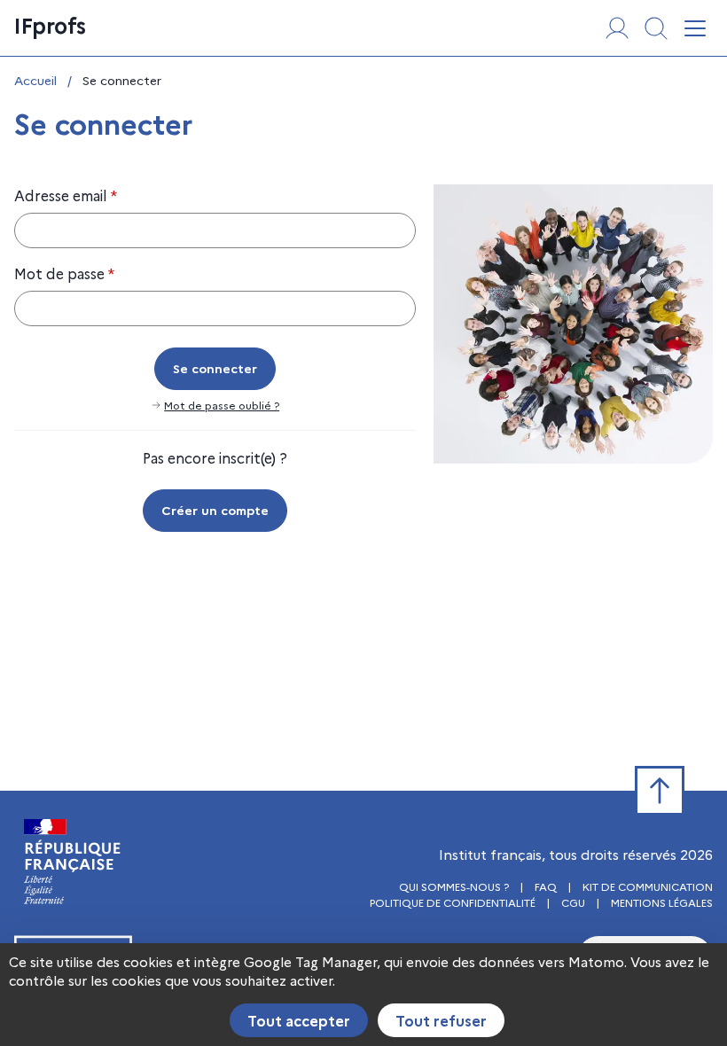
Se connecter (215, 368)
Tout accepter (298, 1020)
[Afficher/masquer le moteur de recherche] (656, 28)
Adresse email (65, 195)
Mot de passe (64, 273)
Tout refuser (441, 1020)
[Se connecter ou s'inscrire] (617, 28)
